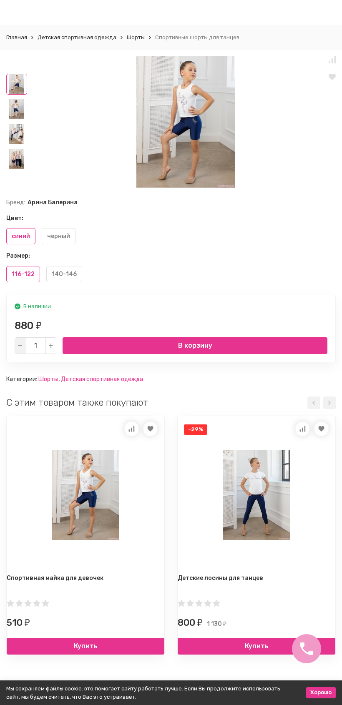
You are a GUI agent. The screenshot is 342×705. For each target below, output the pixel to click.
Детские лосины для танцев (220, 578)
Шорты (136, 37)
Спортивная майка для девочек (55, 578)
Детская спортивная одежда (77, 37)
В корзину (195, 345)
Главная (16, 37)
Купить (86, 646)
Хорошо (321, 692)
